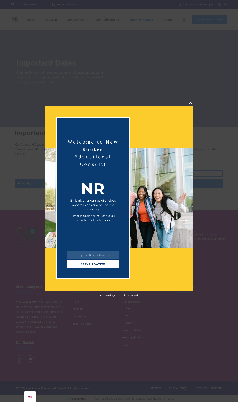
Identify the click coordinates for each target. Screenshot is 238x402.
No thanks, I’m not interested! (119, 295)
